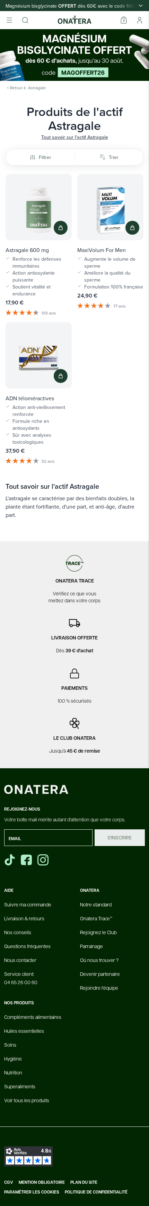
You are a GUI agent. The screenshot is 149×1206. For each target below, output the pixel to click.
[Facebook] (27, 859)
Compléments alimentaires (32, 1017)
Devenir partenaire (100, 974)
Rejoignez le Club (98, 932)
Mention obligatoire (42, 1182)
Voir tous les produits (26, 1100)
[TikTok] (9, 859)
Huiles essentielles (24, 1031)
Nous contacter (20, 960)
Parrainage (91, 946)
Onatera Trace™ (96, 918)
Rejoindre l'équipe (99, 988)
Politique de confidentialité (96, 1192)
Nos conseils (17, 932)
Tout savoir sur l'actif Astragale (74, 137)
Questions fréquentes (27, 946)
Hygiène (13, 1058)
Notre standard (96, 904)
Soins (10, 1044)
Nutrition (13, 1072)
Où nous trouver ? (99, 960)
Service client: (20, 978)
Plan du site (83, 1182)
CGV (8, 1182)
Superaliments (19, 1086)
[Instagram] (44, 859)
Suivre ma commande (27, 904)
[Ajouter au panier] (61, 228)
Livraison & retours (24, 918)
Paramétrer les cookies (31, 1192)
